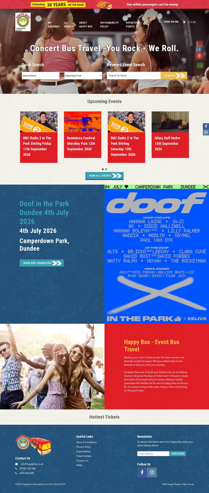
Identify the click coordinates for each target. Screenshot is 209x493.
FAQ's (79, 465)
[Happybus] (28, 22)
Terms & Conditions (86, 442)
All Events (68, 24)
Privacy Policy (83, 446)
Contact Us (82, 460)
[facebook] (142, 472)
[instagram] (152, 472)
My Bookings (54, 24)
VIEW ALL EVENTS (100, 175)
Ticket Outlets (83, 455)
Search (170, 75)
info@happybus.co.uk (32, 463)
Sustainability (83, 451)
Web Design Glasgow (172, 484)
